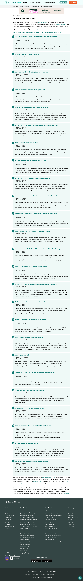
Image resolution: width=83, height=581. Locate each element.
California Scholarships (50, 519)
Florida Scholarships (50, 521)
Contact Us (71, 513)
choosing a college (50, 487)
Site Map (70, 521)
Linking (70, 519)
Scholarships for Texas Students (27, 521)
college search (22, 495)
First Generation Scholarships (27, 537)
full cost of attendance (60, 24)
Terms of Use (71, 524)
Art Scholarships (24, 550)
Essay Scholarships (24, 542)
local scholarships (37, 481)
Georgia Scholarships (50, 526)
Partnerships (71, 515)
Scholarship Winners (9, 515)
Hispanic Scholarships (25, 530)
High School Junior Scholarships (52, 512)
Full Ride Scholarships (25, 541)
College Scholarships (24, 6)
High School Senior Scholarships (52, 510)
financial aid (40, 29)
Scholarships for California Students (28, 519)
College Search (8, 517)
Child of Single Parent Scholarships (53, 541)
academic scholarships (18, 485)
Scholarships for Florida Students (28, 522)
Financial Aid (15, 6)
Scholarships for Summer (26, 548)
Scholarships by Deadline (51, 533)
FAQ (69, 512)
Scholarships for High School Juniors (28, 512)
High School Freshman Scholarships (53, 515)
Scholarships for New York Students (28, 526)
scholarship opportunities (48, 477)
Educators (39, 2)
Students (25, 2)
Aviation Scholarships (25, 553)
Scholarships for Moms (25, 533)
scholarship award (42, 22)
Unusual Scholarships (25, 546)
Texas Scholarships (49, 517)
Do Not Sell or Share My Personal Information (41, 577)
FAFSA (6, 521)
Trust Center (71, 526)
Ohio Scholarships (49, 530)
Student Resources (9, 526)
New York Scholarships (50, 522)
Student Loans (8, 522)
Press (6, 532)
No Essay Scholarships (25, 544)
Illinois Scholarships (50, 524)
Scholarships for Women (26, 532)
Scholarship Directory (10, 513)
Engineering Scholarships (26, 552)
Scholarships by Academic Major (53, 535)
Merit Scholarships (24, 539)
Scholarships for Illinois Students (27, 524)
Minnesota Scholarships (51, 532)
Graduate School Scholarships (27, 515)
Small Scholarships (49, 539)
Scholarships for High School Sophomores (30, 513)
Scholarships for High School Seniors (28, 510)
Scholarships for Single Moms (27, 535)
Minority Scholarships (25, 528)
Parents (32, 2)
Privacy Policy (71, 522)
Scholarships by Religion (51, 537)
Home (6, 510)
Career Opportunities (73, 517)
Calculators (7, 524)
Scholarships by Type (35, 6)
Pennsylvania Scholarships (51, 528)
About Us (70, 510)
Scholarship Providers (49, 2)
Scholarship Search (9, 512)
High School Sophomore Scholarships (54, 513)
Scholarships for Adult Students (27, 517)
